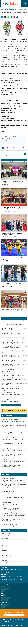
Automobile (4, 540)
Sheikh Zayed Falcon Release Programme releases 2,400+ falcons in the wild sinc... (12, 325)
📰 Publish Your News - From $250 (14, 615)
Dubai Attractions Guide (13, 576)
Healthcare (4, 557)
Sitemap (9, 572)
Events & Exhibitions (6, 560)
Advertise (9, 570)
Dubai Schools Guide (5, 577)
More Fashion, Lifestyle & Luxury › (17, 161)
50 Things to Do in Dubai (16, 579)
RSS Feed (21, 569)
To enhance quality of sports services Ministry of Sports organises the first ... (10, 391)
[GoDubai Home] (11, 3)
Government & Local (6, 555)
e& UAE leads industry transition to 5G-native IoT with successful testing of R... (11, 343)
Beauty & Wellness (5, 588)
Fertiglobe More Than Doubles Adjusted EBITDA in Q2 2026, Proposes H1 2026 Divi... (11, 339)
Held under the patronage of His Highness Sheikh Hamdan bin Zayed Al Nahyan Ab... (11, 361)
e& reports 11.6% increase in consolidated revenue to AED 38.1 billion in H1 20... (11, 400)
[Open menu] (25, 3)
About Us (2, 569)
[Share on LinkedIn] (11, 17)
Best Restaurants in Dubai (6, 581)
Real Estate (4, 545)
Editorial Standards (9, 569)
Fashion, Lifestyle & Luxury (10, 9)
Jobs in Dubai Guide (16, 581)
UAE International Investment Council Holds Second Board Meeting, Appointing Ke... (11, 330)
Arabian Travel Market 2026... (8, 491)
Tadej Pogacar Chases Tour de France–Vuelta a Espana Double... (11, 365)
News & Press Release (5, 597)
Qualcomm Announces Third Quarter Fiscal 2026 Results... (12, 384)
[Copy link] (17, 17)
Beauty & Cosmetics (6, 533)
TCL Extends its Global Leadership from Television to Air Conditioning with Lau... (11, 387)
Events (2, 590)
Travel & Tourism (5, 548)
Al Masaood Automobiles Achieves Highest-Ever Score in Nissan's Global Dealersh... (10, 357)
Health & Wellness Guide (5, 579)
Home (2, 9)
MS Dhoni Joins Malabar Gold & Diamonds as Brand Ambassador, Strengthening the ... (11, 335)
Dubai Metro (14, 570)
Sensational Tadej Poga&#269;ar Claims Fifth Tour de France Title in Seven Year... (11, 368)
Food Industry (5, 543)
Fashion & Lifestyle (6, 535)
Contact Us (16, 569)
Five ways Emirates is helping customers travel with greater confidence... (11, 321)
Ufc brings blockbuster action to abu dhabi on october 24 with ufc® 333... (12, 372)
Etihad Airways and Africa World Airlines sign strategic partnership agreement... (11, 380)
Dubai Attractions (21, 570)
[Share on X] (5, 17)
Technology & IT (5, 538)
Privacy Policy (3, 570)
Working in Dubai (22, 576)
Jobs (2, 593)
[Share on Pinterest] (14, 17)
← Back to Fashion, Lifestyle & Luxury (11, 404)
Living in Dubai (4, 576)
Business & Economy (6, 550)
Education (4, 553)
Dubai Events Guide (14, 577)
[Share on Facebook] (2, 17)
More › (24, 415)
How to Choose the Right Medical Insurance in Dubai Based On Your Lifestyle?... (10, 351)
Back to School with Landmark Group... (11, 526)
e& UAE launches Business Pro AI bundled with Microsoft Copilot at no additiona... (11, 347)
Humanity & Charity (6, 562)
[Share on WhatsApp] (8, 17)
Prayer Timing (4, 572)
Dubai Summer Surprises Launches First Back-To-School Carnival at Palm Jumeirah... (11, 396)
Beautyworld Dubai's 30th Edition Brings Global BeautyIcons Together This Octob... (11, 376)
